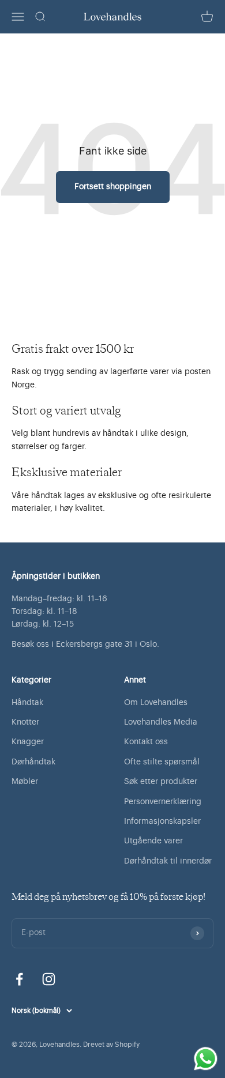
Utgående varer (153, 841)
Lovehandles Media (160, 722)
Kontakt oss (146, 742)
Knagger (28, 742)
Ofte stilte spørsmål (162, 762)
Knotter (25, 722)
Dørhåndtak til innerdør (168, 861)
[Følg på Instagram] (49, 979)
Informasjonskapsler (162, 821)
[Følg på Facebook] (19, 979)
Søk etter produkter (160, 782)
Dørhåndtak (33, 762)
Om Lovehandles (155, 703)
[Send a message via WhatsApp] (205, 1058)
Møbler (25, 782)
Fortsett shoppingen (112, 187)
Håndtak (27, 703)
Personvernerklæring (162, 802)
